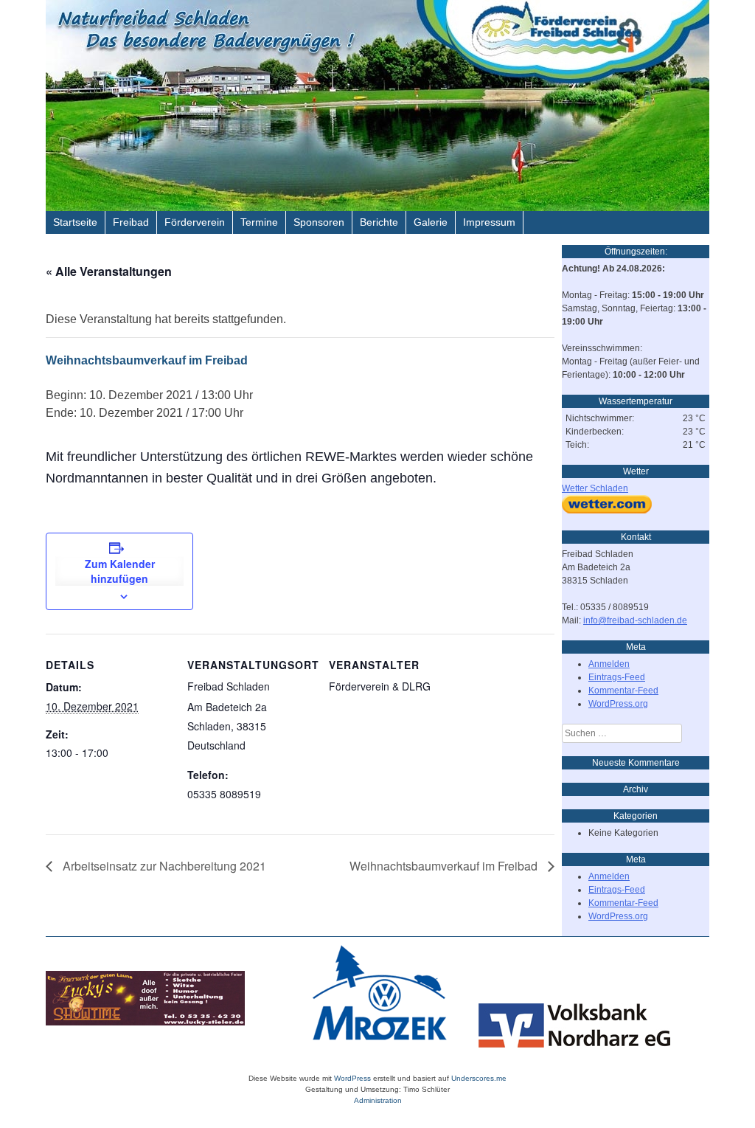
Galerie (431, 222)
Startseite (75, 222)
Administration (378, 1100)
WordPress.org (618, 704)
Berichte (379, 222)
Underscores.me (479, 1078)
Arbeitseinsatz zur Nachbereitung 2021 (163, 865)
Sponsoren (318, 222)
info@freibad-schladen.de (635, 620)
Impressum (489, 222)
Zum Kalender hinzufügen (120, 571)
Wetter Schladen (595, 488)
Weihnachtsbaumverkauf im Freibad (444, 865)
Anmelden (609, 664)
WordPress (352, 1078)
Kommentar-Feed (623, 690)
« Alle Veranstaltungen (109, 271)
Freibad (131, 222)
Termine (259, 222)
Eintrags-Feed (616, 677)
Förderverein (194, 222)
